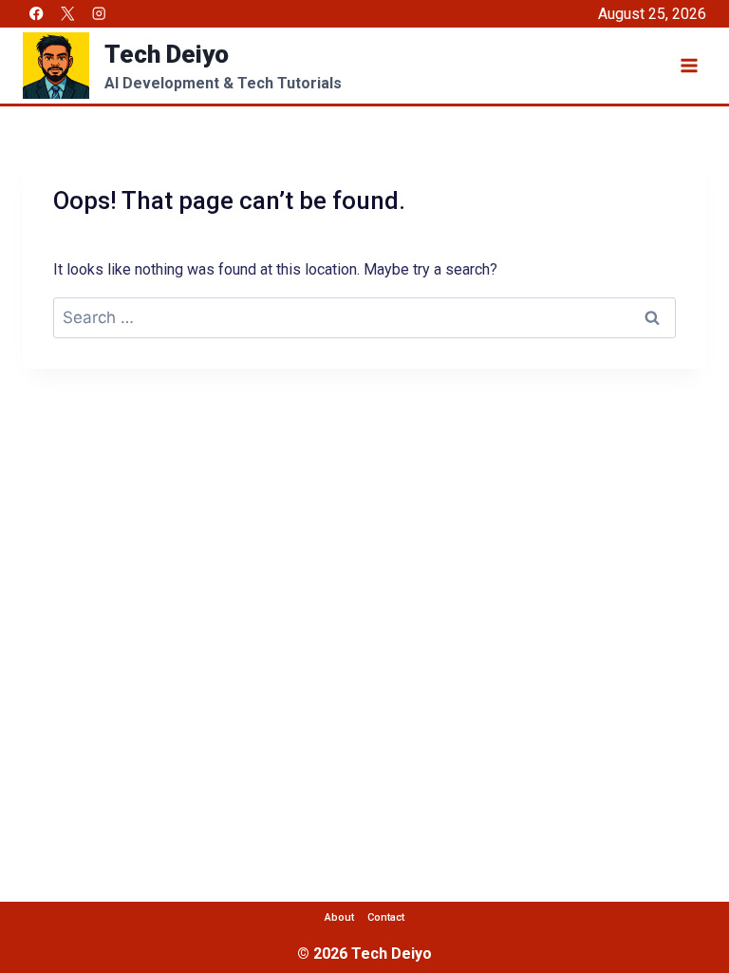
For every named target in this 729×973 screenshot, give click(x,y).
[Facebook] (36, 14)
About (339, 917)
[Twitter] (68, 14)
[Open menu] (688, 65)
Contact (385, 917)
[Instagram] (99, 14)
